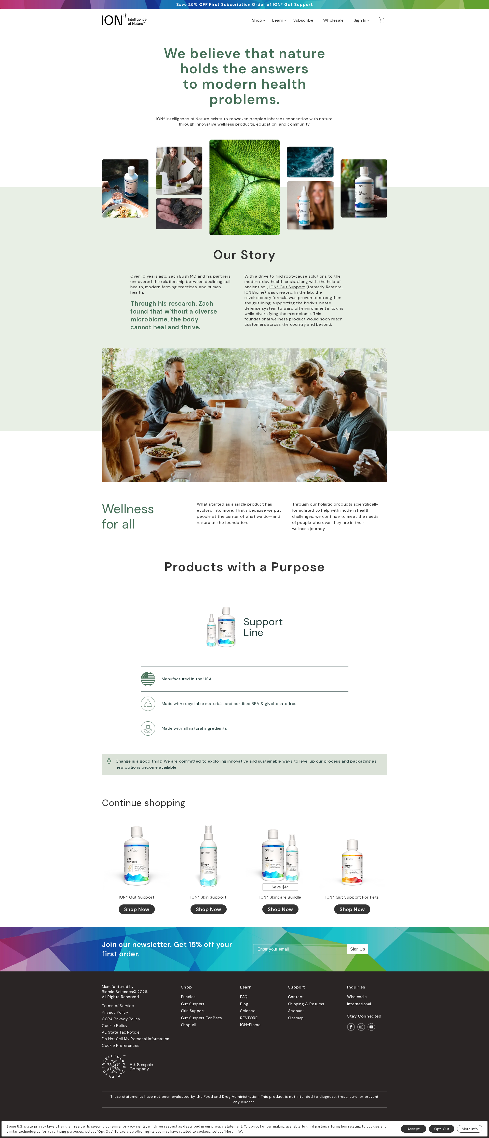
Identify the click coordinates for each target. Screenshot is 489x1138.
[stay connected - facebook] (351, 1027)
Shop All (188, 1024)
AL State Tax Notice (121, 1032)
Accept (414, 1129)
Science (247, 1010)
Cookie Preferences (121, 1045)
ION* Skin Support (208, 897)
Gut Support (193, 1004)
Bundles (188, 996)
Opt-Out (441, 1129)
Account (296, 1010)
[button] (258, 19)
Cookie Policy (115, 1025)
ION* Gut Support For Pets (352, 897)
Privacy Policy (115, 1012)
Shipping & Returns (306, 1004)
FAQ (244, 996)
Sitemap (296, 1018)
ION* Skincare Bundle (280, 897)
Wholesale (357, 996)
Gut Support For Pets (201, 1018)
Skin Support (193, 1010)
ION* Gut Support (293, 4)
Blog (244, 1004)
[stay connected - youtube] (371, 1027)
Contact (296, 996)
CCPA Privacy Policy (121, 1019)
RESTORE (248, 1018)
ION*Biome (250, 1024)
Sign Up (357, 949)
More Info (470, 1129)
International (359, 1004)
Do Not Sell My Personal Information (135, 1038)
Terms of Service (118, 1005)
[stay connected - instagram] (361, 1027)
